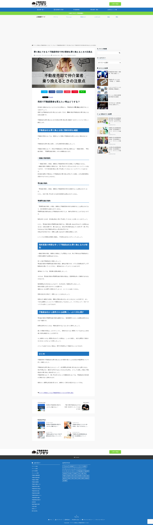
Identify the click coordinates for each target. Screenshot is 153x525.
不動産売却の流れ (36, 490)
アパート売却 (35, 466)
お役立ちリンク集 (112, 9)
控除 (72, 475)
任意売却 (34, 502)
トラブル (64, 55)
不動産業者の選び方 (56, 55)
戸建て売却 (83, 473)
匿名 (117, 17)
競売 (76, 478)
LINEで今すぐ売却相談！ (76, 13)
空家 (72, 478)
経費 (83, 478)
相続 (88, 475)
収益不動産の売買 (36, 504)
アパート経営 (35, 468)
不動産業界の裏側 (36, 497)
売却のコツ (83, 17)
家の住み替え (35, 510)
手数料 (64, 475)
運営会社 (68, 519)
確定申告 (65, 478)
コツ (64, 468)
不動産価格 (80, 471)
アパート (56, 17)
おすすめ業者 (35, 470)
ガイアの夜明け (83, 466)
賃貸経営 (87, 478)
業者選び (74, 55)
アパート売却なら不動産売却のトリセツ (42, 45)
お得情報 (71, 466)
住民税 (74, 473)
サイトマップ (59, 519)
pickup (66, 466)
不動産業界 (69, 55)
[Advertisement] (76, 31)
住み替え (70, 473)
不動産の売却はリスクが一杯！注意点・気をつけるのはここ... (80, 425)
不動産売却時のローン (36, 495)
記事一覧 (40, 9)
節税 (79, 478)
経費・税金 (95, 9)
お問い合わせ (76, 519)
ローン (74, 471)
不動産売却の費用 (36, 493)
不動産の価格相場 (36, 475)
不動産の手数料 (35, 479)
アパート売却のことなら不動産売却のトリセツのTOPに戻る (56, 393)
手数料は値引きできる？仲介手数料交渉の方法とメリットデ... (54, 435)
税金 (108, 17)
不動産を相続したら (36, 484)
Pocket (51, 97)
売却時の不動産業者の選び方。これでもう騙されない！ (54, 425)
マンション (69, 17)
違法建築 (65, 480)
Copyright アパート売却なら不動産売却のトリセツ (76, 522)
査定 (76, 475)
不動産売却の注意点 (36, 488)
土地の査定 (34, 506)
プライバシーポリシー (88, 519)
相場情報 (76, 9)
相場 (84, 475)
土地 (79, 473)
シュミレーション (70, 468)
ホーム (50, 519)
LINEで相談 (115, 4)
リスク (64, 471)
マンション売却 (35, 473)
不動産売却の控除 (36, 486)
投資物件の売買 (59, 9)
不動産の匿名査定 (36, 477)
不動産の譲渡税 (35, 482)
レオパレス (97, 17)
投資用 (68, 475)
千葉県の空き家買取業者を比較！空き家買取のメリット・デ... (80, 435)
